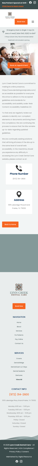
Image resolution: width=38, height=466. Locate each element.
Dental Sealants (19, 371)
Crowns (19, 358)
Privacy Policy (15, 451)
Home (19, 322)
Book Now (21, 21)
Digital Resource (25, 456)
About (19, 327)
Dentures (19, 375)
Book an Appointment (19, 65)
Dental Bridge (19, 363)
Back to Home (10, 224)
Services (19, 331)
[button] (32, 21)
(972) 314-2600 (19, 394)
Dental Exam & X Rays (19, 367)
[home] (9, 15)
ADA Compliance (26, 448)
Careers (25, 451)
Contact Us (19, 343)
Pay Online (19, 339)
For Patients (19, 335)
